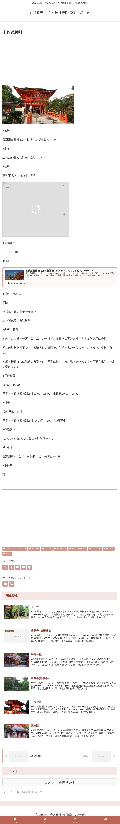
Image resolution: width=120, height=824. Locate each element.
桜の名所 (110, 548)
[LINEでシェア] (23, 567)
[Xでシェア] (5, 567)
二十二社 (48, 548)
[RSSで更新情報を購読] (11, 584)
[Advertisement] (60, 59)
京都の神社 (61, 548)
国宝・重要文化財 (78, 548)
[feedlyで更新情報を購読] (5, 584)
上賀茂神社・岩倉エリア (16, 548)
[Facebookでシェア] (11, 567)
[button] (29, 567)
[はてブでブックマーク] (17, 567)
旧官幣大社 (96, 548)
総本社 (9, 554)
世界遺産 (35, 548)
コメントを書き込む (60, 782)
